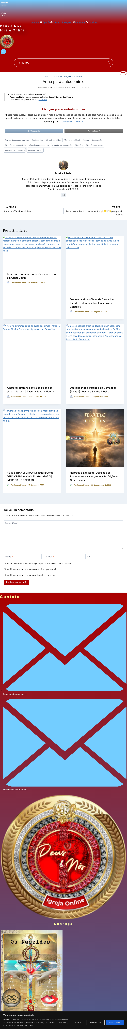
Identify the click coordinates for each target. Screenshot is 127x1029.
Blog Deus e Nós (53, 140)
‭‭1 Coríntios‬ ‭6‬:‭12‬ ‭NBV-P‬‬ (71, 121)
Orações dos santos (73, 77)
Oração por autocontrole (15, 145)
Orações (79, 145)
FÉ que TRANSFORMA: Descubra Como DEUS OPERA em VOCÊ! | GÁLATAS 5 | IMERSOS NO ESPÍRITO (30, 476)
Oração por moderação (62, 145)
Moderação (97, 140)
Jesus (86, 140)
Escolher (78, 1022)
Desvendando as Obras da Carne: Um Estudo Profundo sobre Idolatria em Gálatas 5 (92, 303)
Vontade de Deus (35, 150)
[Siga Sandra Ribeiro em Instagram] (63, 195)
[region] (63, 1020)
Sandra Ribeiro (47, 87)
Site (88, 556)
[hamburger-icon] (123, 73)
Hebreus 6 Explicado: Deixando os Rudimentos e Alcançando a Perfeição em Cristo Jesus (94, 476)
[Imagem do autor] (8, 282)
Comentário (11, 523)
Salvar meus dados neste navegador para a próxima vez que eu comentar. (40, 563)
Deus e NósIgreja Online (12, 28)
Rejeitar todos (95, 1022)
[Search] (108, 62)
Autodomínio (37, 140)
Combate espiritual (72, 140)
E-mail (50, 556)
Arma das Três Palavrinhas (17, 209)
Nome (9, 556)
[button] (3, 51)
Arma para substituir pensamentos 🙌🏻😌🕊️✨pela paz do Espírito (94, 211)
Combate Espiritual (53, 77)
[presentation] (32, 252)
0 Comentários (83, 87)
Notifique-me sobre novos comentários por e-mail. (32, 569)
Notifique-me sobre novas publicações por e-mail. (32, 575)
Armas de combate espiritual (17, 140)
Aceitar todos (114, 1022)
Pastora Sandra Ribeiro (15, 150)
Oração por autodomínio (39, 145)
